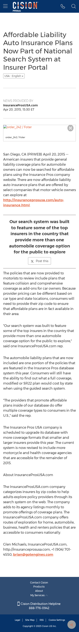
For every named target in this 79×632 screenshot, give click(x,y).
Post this (42, 261)
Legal (17, 620)
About (39, 590)
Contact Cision (39, 582)
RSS (42, 620)
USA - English (13, 76)
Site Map (30, 620)
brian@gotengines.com (33, 555)
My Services (37, 595)
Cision (45, 626)
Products (39, 586)
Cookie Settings (57, 620)
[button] (63, 6)
